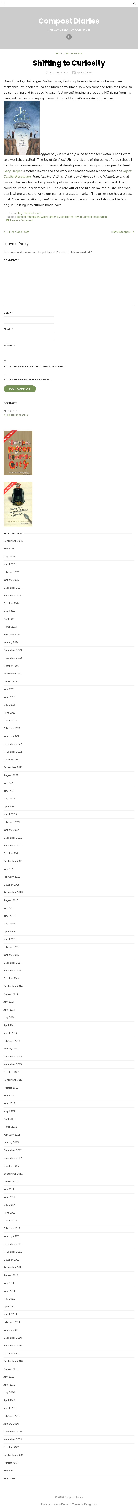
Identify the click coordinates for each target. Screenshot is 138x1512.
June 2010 (9, 1384)
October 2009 (11, 1447)
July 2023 (9, 689)
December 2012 (13, 1150)
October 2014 (11, 978)
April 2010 (9, 1400)
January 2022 (11, 830)
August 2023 (11, 681)
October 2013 (11, 1072)
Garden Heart (73, 53)
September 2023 (13, 673)
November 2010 (13, 1345)
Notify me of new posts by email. (27, 379)
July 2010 (9, 1377)
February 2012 (12, 1228)
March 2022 (10, 814)
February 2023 (12, 728)
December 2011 (13, 1244)
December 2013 (13, 1056)
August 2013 (11, 1088)
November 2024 (13, 595)
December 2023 (13, 650)
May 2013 (9, 1111)
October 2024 (11, 603)
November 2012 (13, 1158)
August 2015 (11, 900)
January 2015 (11, 955)
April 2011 (9, 1306)
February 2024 (12, 634)
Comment (11, 260)
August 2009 (11, 1463)
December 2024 (13, 587)
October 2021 (11, 853)
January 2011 (11, 1330)
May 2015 (9, 923)
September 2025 (13, 541)
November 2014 (13, 970)
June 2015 (9, 916)
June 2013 (9, 1103)
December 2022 (13, 744)
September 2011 (13, 1267)
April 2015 (9, 931)
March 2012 (10, 1220)
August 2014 (11, 994)
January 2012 (11, 1236)
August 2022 (11, 775)
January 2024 (11, 642)
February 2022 (12, 822)
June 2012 (9, 1197)
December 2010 (13, 1338)
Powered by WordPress (54, 1504)
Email (8, 329)
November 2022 (13, 751)
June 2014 (9, 1009)
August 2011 (11, 1275)
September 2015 (13, 892)
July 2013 (9, 1095)
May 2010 (9, 1392)
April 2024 (9, 619)
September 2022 (13, 767)
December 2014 (13, 963)
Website (9, 345)
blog (59, 53)
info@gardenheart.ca (16, 415)
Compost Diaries (69, 21)
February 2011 (12, 1322)
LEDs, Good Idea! (18, 232)
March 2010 (10, 1408)
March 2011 (10, 1314)
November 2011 (13, 1252)
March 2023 (10, 720)
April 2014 (9, 1025)
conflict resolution (28, 217)
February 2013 (12, 1134)
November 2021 (13, 845)
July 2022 (9, 783)
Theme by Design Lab (84, 1504)
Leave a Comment (21, 220)
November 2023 (13, 658)
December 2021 (13, 838)
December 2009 (13, 1431)
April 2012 (9, 1213)
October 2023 (11, 666)
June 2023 (9, 697)
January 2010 (11, 1423)
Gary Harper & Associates (57, 217)
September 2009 (13, 1455)
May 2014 (9, 1017)
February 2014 (12, 1041)
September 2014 (13, 986)
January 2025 (11, 580)
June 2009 (9, 1478)
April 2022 (9, 806)
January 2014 (11, 1048)
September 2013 (13, 1080)
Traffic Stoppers (121, 232)
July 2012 (9, 1189)
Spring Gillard (84, 72)
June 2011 (9, 1291)
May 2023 (9, 705)
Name (8, 313)
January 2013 (11, 1142)
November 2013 (13, 1064)
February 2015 (12, 947)
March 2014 (10, 1033)
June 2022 (9, 791)
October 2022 (11, 759)
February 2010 (12, 1416)
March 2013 (10, 1127)
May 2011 (9, 1298)
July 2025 (9, 548)
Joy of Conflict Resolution (91, 217)
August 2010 (11, 1369)
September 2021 (13, 861)
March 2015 (10, 939)
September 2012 (13, 1173)
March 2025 (10, 564)
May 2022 (9, 798)
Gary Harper (13, 171)
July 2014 (9, 1002)
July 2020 (9, 869)
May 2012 (9, 1205)
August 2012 (11, 1181)
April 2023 (9, 713)
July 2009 (9, 1470)
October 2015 (11, 884)
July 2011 (9, 1283)
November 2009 (13, 1439)
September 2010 (13, 1361)
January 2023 (11, 736)
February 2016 (12, 876)
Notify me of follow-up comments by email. (35, 366)
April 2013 (9, 1119)
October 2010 (11, 1353)
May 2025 (9, 556)
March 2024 (10, 626)
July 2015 (9, 908)
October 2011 (11, 1259)
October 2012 (11, 1166)
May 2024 (9, 611)
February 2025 (12, 572)
